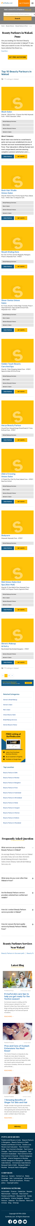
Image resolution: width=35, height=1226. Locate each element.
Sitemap (16, 1203)
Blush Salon (6, 112)
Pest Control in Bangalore (18, 1151)
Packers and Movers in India (11, 1140)
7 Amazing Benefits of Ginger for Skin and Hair (15, 1101)
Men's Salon (6, 125)
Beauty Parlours (10, 26)
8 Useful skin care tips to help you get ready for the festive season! (17, 996)
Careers (12, 1176)
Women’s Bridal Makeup (10, 700)
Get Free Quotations (17, 57)
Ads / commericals (16, 1178)
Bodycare (5, 535)
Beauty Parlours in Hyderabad (12, 793)
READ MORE (8, 1016)
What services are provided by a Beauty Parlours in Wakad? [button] (13, 848)
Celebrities (21, 1191)
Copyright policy (12, 1183)
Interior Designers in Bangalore (12, 1160)
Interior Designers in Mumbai (18, 1158)
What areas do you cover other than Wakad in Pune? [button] (14, 879)
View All (17, 1126)
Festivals (15, 1194)
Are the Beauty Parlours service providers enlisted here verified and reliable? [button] (14, 895)
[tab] (17, 858)
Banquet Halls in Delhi (9, 1165)
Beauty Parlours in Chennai (11, 813)
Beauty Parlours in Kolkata (11, 818)
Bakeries (12, 1200)
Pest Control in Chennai (9, 1156)
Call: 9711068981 (24, 3)
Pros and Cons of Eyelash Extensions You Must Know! (16, 1048)
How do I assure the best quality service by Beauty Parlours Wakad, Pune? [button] (14, 926)
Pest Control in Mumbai (14, 1149)
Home (2, 26)
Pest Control (23, 1194)
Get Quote (21, 156)
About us (4, 1176)
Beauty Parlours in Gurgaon (11, 808)
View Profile (8, 156)
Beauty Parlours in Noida (10, 803)
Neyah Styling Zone (10, 252)
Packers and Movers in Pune (11, 1145)
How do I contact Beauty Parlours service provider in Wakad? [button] (13, 911)
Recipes (29, 1191)
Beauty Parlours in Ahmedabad (12, 798)
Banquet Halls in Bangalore (17, 1167)
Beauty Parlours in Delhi (10, 773)
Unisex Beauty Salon (9, 715)
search (17, 18)
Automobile (5, 1191)
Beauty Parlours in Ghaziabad (12, 823)
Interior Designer (17, 1198)
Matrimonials (5, 1194)
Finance (13, 1191)
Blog (9, 1203)
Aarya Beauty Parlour (11, 425)
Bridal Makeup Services (9, 121)
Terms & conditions (16, 1180)
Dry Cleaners (20, 1200)
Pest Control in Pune (25, 1154)
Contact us (20, 1176)
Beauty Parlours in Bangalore (12, 783)
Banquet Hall (21, 1196)
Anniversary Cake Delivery (21, 1163)
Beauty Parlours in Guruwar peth (12, 953)
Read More (4, 51)
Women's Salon (7, 132)
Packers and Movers (8, 1196)
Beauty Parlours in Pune (21, 26)
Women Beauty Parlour (9, 128)
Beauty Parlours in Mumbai (11, 778)
